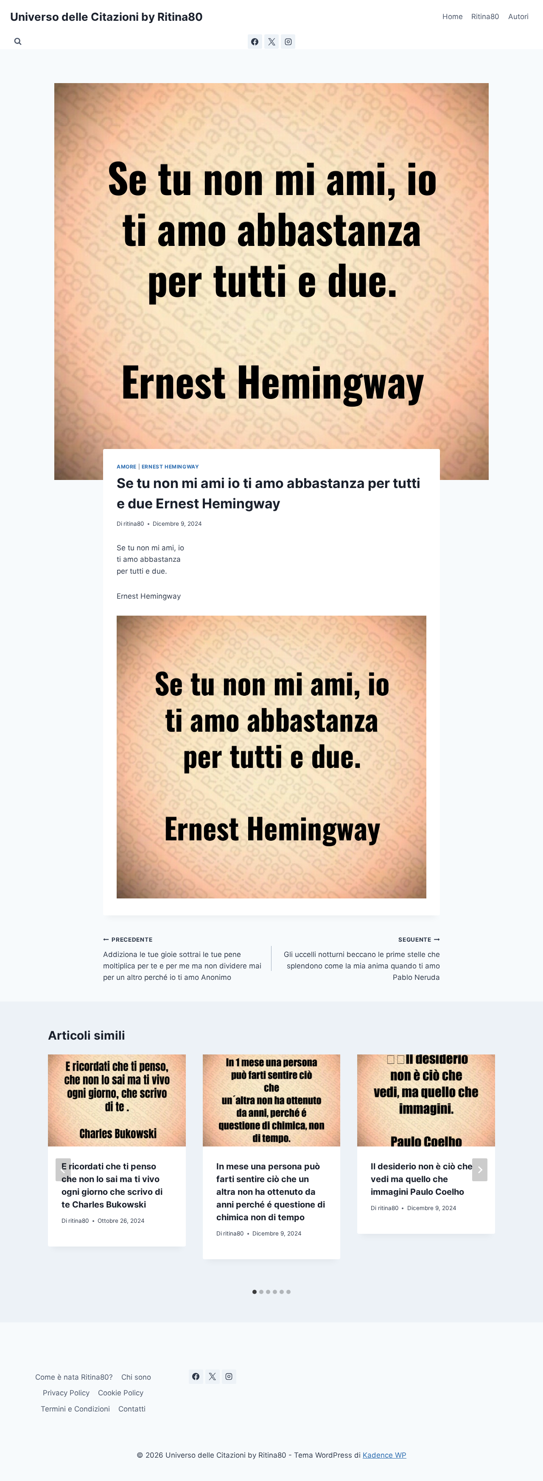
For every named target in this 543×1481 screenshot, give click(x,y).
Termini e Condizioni (75, 1409)
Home (452, 16)
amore (127, 466)
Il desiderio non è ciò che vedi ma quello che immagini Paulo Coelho (422, 1179)
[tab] (254, 1292)
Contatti (132, 1409)
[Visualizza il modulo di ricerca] (17, 41)
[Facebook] (255, 41)
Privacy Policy (66, 1393)
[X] (271, 41)
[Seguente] (479, 1169)
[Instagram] (288, 41)
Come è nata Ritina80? (74, 1377)
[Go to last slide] (63, 1169)
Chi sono (136, 1377)
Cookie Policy (120, 1393)
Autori (518, 16)
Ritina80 (485, 16)
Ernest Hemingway (170, 466)
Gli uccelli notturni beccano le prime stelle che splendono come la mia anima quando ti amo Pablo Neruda (362, 959)
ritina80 (133, 523)
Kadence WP (384, 1455)
